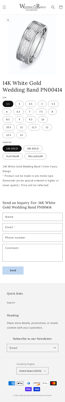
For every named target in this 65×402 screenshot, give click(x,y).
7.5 (41, 111)
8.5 (8, 119)
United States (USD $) (30, 371)
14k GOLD (12, 148)
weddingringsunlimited (27, 395)
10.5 (8, 127)
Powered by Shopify (44, 395)
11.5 (34, 127)
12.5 (8, 135)
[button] (4, 7)
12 (47, 127)
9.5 (30, 119)
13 (21, 135)
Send (13, 270)
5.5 (53, 103)
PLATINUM (12, 156)
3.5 (8, 103)
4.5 (30, 103)
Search (11, 302)
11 (21, 127)
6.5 (18, 111)
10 (42, 119)
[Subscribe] (54, 348)
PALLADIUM (35, 156)
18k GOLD (33, 148)
